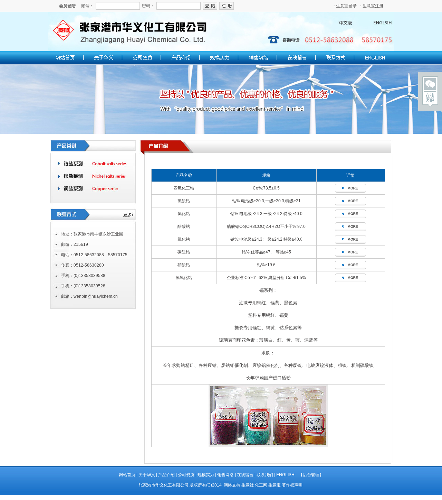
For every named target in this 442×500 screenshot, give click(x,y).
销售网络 (225, 474)
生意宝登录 (345, 5)
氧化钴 (183, 239)
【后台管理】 (311, 474)
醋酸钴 (183, 226)
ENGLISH (285, 474)
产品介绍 (166, 474)
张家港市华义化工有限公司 (164, 485)
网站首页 (127, 474)
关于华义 (146, 474)
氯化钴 (183, 213)
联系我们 (265, 474)
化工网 (261, 485)
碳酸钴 (183, 252)
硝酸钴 (183, 264)
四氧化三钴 (183, 188)
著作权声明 (292, 485)
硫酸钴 (183, 200)
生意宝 (274, 485)
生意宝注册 (371, 5)
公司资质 (186, 474)
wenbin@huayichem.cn (96, 296)
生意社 (247, 485)
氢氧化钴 (183, 277)
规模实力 (206, 474)
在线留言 (245, 474)
